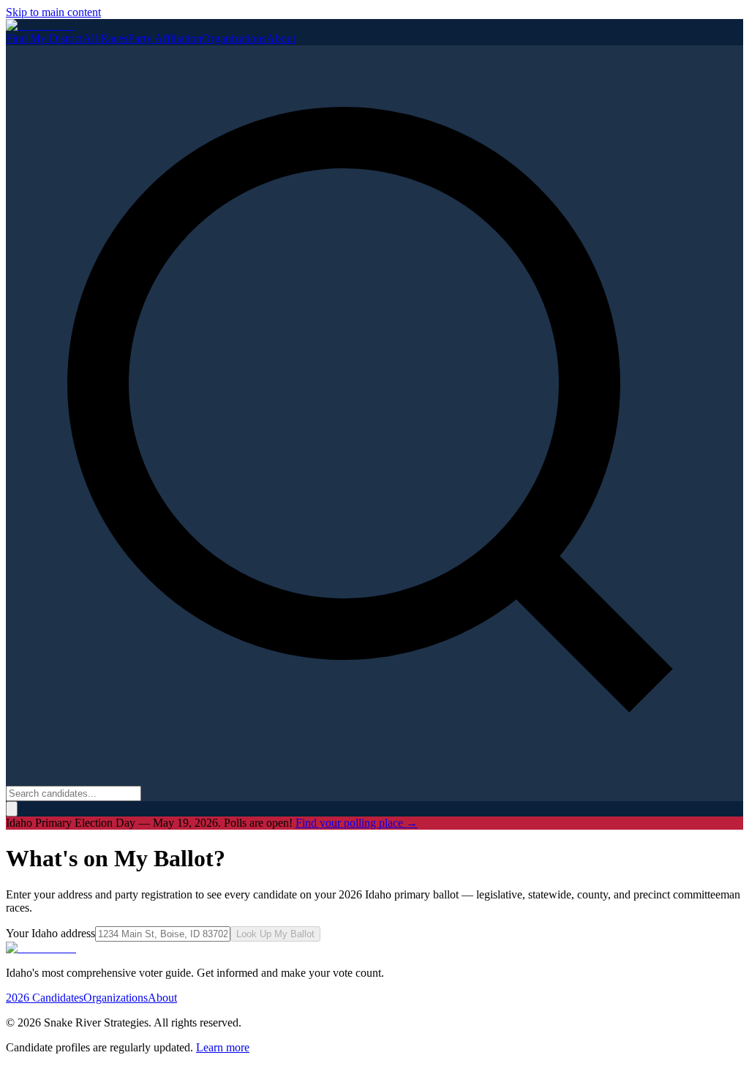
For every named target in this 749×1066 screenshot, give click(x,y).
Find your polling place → (357, 823)
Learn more (222, 1047)
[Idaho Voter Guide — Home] (41, 25)
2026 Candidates (44, 997)
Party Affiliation (165, 38)
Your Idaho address (50, 933)
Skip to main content (53, 12)
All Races (105, 38)
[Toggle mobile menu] (12, 809)
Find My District (44, 38)
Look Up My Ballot (275, 933)
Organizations (234, 38)
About (281, 38)
